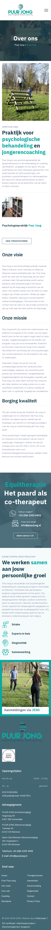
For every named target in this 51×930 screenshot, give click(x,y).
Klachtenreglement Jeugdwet (16, 927)
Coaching (5, 896)
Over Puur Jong (8, 880)
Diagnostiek (32, 891)
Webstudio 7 (41, 918)
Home (4, 875)
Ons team (6, 885)
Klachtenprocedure (26, 923)
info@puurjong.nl (18, 856)
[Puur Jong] (20, 10)
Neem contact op (25, 536)
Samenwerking (34, 885)
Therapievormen (35, 875)
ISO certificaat (8, 923)
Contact (30, 896)
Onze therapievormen (16, 241)
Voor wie (5, 891)
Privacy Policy (33, 901)
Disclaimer (6, 901)
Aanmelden (32, 880)
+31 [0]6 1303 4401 (23, 851)
